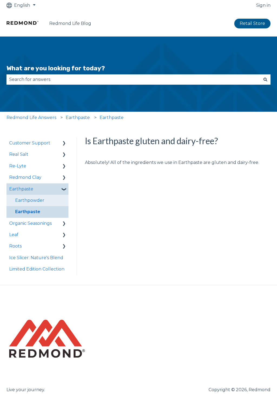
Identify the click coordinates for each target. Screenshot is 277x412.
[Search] (265, 79)
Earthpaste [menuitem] (21, 189)
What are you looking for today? (55, 68)
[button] (64, 143)
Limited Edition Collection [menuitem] (36, 269)
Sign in (263, 5)
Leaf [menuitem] (13, 234)
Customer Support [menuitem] (29, 143)
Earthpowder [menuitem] (29, 200)
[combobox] (133, 79)
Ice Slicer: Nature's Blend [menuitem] (36, 257)
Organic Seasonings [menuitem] (30, 223)
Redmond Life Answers (31, 117)
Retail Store (252, 23)
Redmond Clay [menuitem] (25, 177)
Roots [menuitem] (15, 246)
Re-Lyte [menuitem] (17, 166)
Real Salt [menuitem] (18, 154)
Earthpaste (78, 117)
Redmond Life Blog (70, 23)
